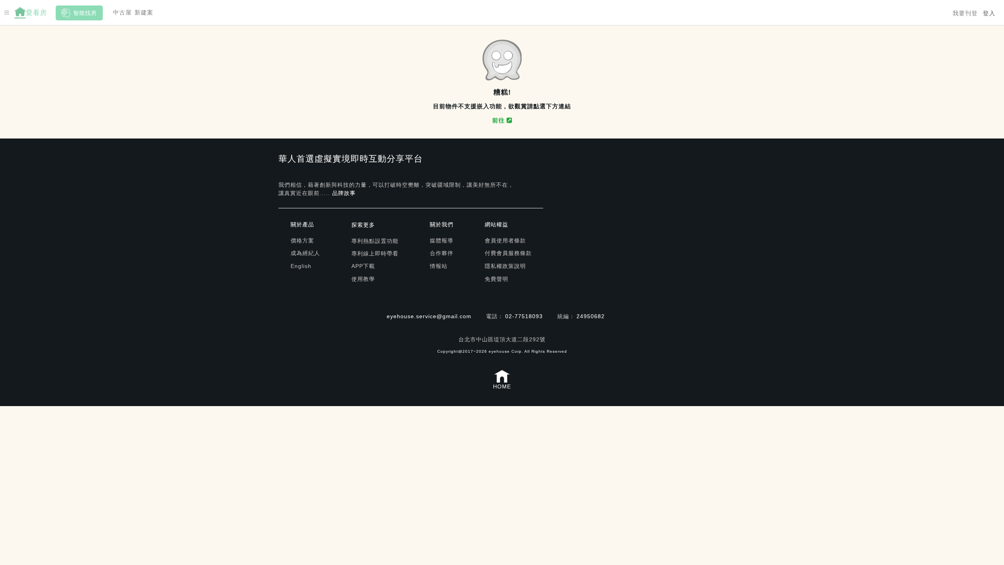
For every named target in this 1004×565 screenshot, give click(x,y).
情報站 (438, 266)
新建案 (144, 12)
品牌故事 (344, 193)
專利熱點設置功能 (374, 241)
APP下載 (363, 266)
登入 (989, 13)
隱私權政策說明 (505, 266)
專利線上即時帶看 (374, 253)
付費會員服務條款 (508, 253)
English (301, 266)
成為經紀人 (305, 253)
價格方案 (302, 240)
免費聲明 (496, 279)
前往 (499, 120)
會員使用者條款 (505, 240)
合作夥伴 (441, 253)
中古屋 (122, 12)
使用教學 (363, 279)
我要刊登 (965, 13)
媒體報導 (441, 240)
